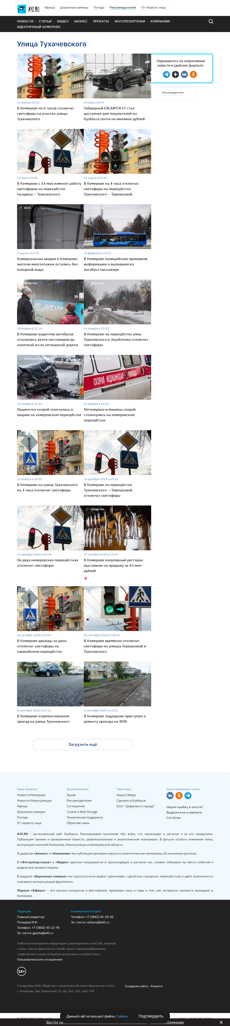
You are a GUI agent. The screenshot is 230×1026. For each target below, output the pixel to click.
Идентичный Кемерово (38, 27)
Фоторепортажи (130, 21)
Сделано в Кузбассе (131, 800)
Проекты (101, 21)
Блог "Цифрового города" (136, 806)
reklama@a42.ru (97, 922)
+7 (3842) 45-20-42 (99, 917)
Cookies (121, 1016)
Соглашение (76, 806)
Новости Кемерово (31, 795)
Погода (99, 7)
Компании (160, 21)
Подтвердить (151, 1016)
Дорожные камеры (74, 7)
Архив (71, 795)
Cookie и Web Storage (82, 812)
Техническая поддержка (85, 817)
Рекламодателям (123, 7)
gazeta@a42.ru (43, 933)
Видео (63, 21)
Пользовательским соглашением (39, 959)
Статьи (45, 21)
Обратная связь (78, 823)
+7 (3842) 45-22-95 (46, 928)
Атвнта (156, 986)
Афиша (49, 7)
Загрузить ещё (83, 744)
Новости (25, 21)
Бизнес (81, 21)
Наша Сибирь (126, 795)
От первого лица (153, 7)
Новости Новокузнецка (34, 800)
